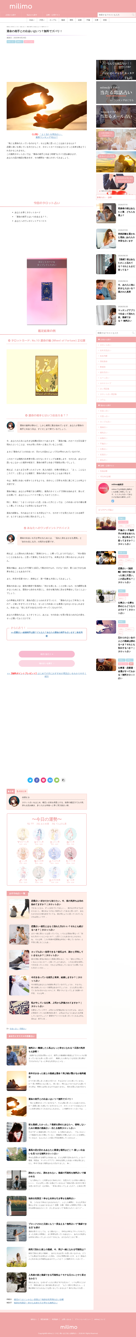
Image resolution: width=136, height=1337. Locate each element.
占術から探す (11, 15)
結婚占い (103, 438)
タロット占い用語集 (108, 394)
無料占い (34, 1319)
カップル (53, 20)
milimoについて (99, 1319)
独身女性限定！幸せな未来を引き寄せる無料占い (52, 1198)
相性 (71, 20)
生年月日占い (105, 350)
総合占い (103, 460)
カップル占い (105, 421)
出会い (32, 20)
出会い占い (14, 1029)
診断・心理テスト (53, 15)
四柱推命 (103, 361)
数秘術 (103, 367)
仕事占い (103, 449)
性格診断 (103, 471)
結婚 (80, 20)
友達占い (103, 454)
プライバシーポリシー (83, 1319)
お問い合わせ (66, 1319)
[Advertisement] (47, 63)
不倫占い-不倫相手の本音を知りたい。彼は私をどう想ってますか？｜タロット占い (126, 537)
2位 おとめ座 (43, 823)
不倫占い (103, 443)
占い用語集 (104, 389)
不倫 (88, 20)
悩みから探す (32, 15)
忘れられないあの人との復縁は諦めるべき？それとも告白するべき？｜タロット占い (126, 644)
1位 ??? (30, 823)
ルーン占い (104, 378)
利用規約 (55, 1319)
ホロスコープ (105, 383)
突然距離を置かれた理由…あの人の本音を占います (126, 237)
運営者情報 (44, 1319)
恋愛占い (23, 1029)
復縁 (63, 20)
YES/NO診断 (105, 476)
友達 (105, 20)
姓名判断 (103, 356)
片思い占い (104, 416)
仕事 (96, 20)
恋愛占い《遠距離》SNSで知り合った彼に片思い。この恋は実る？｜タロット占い (126, 575)
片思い (42, 20)
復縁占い (103, 427)
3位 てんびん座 (59, 823)
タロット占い (105, 345)
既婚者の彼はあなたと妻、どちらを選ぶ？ (126, 212)
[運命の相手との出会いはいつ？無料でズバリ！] (50, 780)
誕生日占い (104, 372)
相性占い (103, 432)
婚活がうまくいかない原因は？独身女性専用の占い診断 (39, 1299)
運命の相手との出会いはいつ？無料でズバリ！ (51, 1099)
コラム (103, 399)
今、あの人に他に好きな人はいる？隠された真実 (126, 288)
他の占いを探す (45, 663)
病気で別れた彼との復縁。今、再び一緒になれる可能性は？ (57, 1249)
